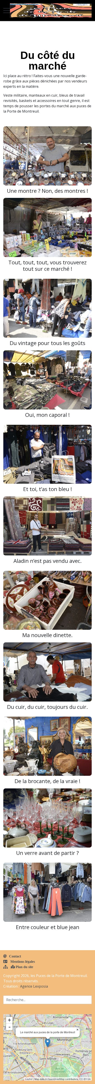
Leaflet (28, 1079)
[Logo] (51, 10)
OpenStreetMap (56, 1079)
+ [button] (9, 1020)
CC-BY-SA (85, 1079)
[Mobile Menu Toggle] (6, 10)
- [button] (9, 1027)
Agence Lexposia (34, 986)
